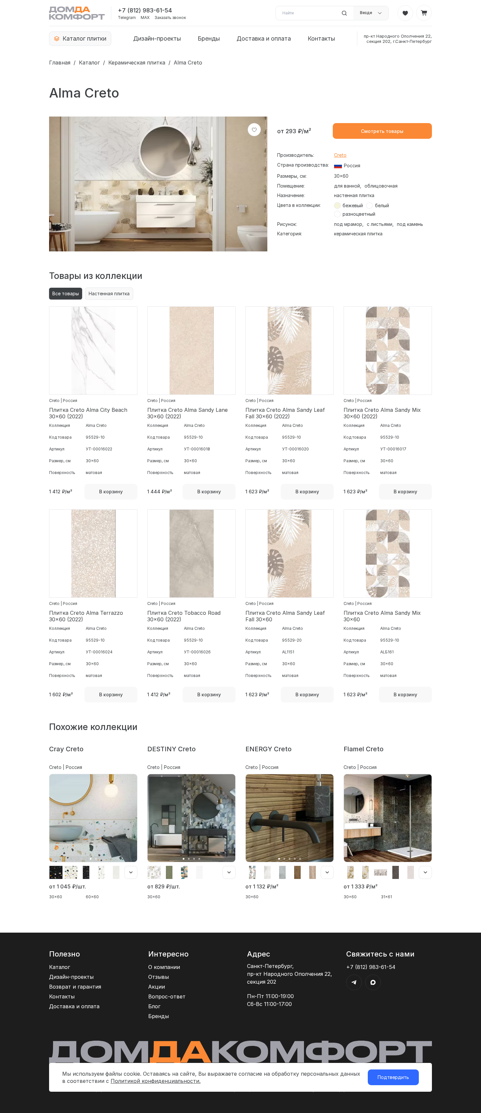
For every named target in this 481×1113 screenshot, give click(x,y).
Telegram (127, 18)
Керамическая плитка (136, 62)
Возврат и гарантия (75, 986)
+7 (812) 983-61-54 (145, 10)
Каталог (89, 62)
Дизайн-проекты (157, 38)
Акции (156, 986)
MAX (145, 18)
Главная (59, 62)
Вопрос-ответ (167, 996)
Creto (340, 155)
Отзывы (158, 977)
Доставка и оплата (264, 38)
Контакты (321, 38)
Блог (154, 1006)
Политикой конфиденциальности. (156, 1081)
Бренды (209, 38)
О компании (164, 967)
